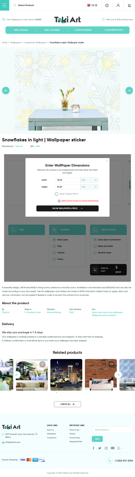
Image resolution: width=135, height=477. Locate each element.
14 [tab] (88, 393)
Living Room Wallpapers (35, 42)
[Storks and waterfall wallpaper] (32, 375)
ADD (97, 439)
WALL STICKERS (52, 30)
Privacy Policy (74, 438)
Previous (17, 375)
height (44, 187)
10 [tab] (75, 393)
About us (50, 430)
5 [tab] (60, 393)
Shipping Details (75, 442)
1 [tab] (47, 393)
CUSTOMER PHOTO (114, 30)
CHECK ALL (66, 404)
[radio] (77, 194)
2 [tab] (50, 393)
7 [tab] (66, 393)
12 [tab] (82, 393)
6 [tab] (63, 393)
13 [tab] (85, 393)
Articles (72, 434)
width (44, 180)
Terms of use (74, 430)
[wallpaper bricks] (101, 375)
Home (4, 42)
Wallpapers (16, 42)
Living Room (51, 438)
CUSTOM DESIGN (83, 30)
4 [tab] (56, 393)
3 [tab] (53, 393)
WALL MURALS (21, 30)
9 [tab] (72, 393)
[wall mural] (66, 375)
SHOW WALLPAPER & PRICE (65, 208)
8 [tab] (69, 393)
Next (118, 375)
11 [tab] (79, 393)
